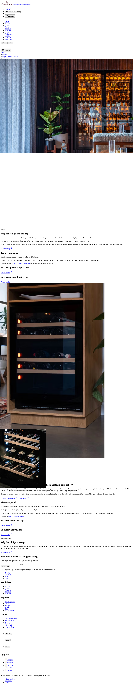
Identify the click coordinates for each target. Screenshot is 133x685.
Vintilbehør (8, 34)
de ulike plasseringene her (16, 516)
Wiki (6, 578)
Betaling (7, 605)
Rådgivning (8, 39)
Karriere (7, 622)
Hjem (2, 52)
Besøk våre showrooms (8, 498)
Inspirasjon (8, 37)
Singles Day (8, 626)
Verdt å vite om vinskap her (21, 263)
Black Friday (9, 624)
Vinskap (7, 23)
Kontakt (7, 10)
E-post (21, 564)
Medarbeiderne (9, 620)
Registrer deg (5, 566)
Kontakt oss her (22, 498)
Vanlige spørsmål (10, 602)
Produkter (8, 633)
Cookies (7, 682)
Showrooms (8, 8)
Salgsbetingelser (10, 679)
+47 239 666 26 (10, 610)
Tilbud (7, 22)
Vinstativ (7, 25)
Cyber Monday (9, 627)
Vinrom (7, 27)
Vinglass (7, 32)
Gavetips (7, 36)
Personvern (8, 681)
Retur (6, 609)
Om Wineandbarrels (11, 619)
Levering (7, 607)
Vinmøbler (8, 29)
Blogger (4, 54)
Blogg (6, 576)
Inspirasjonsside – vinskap (10, 56)
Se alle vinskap (5, 249)
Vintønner (8, 30)
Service (7, 603)
